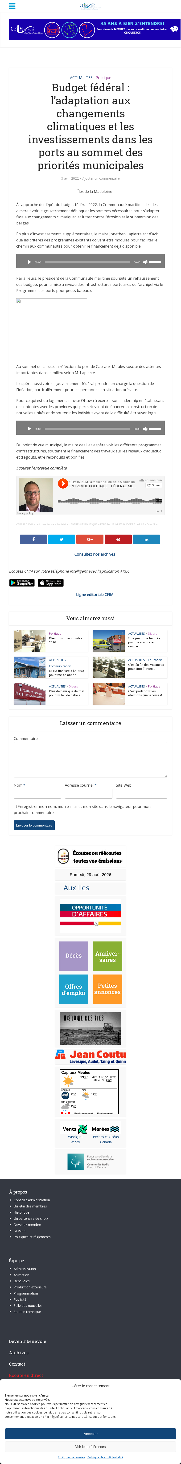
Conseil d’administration (32, 1200)
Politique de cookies (71, 1457)
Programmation (26, 1293)
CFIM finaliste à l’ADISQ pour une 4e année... (66, 673)
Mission (19, 1230)
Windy (75, 1142)
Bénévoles (22, 1281)
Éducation (155, 660)
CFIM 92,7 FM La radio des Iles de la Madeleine (42, 524)
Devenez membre (27, 1224)
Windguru (75, 1137)
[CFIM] (90, 5)
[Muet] (145, 262)
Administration (25, 1268)
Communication (60, 666)
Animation (21, 1275)
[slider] (155, 261)
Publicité (20, 1299)
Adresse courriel (81, 785)
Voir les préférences (90, 1447)
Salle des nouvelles (28, 1305)
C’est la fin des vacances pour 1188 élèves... (146, 666)
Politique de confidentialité (105, 1457)
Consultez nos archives (94, 554)
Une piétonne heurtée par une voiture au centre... (144, 642)
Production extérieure (30, 1287)
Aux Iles (74, 887)
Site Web (124, 785)
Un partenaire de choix (31, 1218)
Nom (19, 785)
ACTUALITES (81, 77)
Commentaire (26, 738)
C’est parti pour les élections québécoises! (145, 693)
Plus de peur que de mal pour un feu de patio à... (66, 693)
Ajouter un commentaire (101, 178)
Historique (21, 1212)
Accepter (91, 1434)
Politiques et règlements (32, 1237)
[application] (90, 261)
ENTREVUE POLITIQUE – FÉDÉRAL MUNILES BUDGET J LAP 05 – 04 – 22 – (114, 524)
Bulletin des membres (30, 1206)
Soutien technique (27, 1311)
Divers (152, 633)
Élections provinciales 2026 (65, 640)
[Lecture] (29, 262)
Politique (103, 77)
